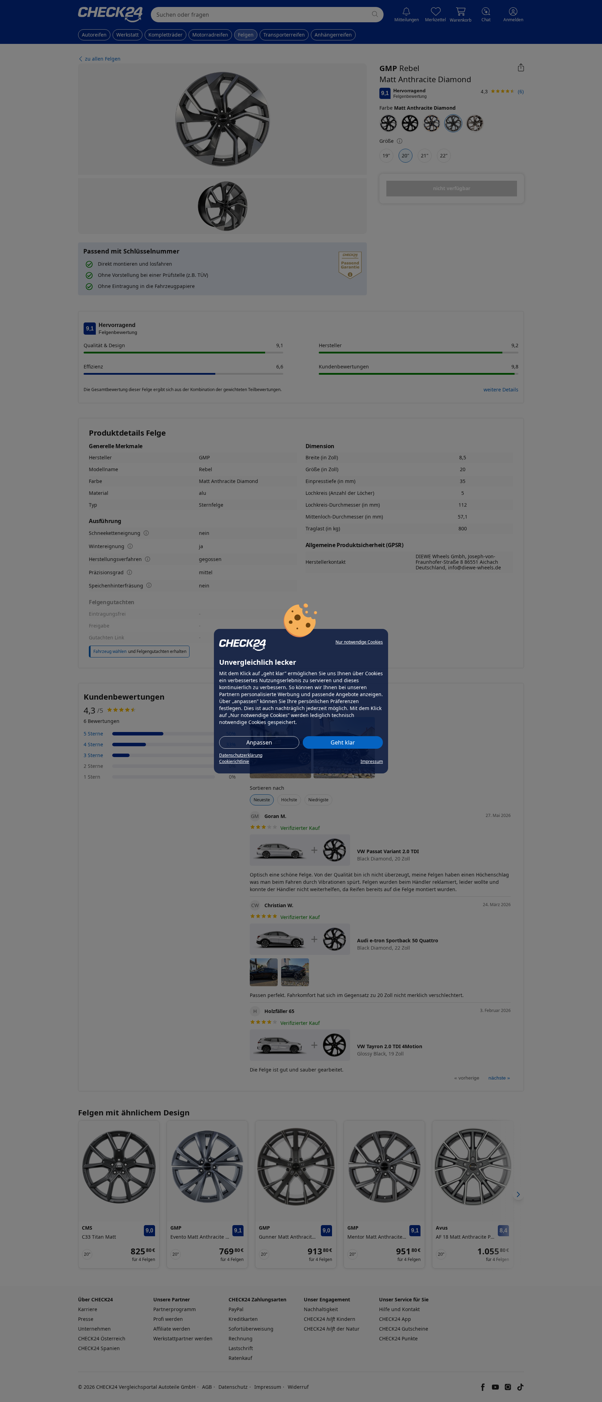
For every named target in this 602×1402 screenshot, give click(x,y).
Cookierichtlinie (234, 761)
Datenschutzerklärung (240, 755)
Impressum (372, 761)
